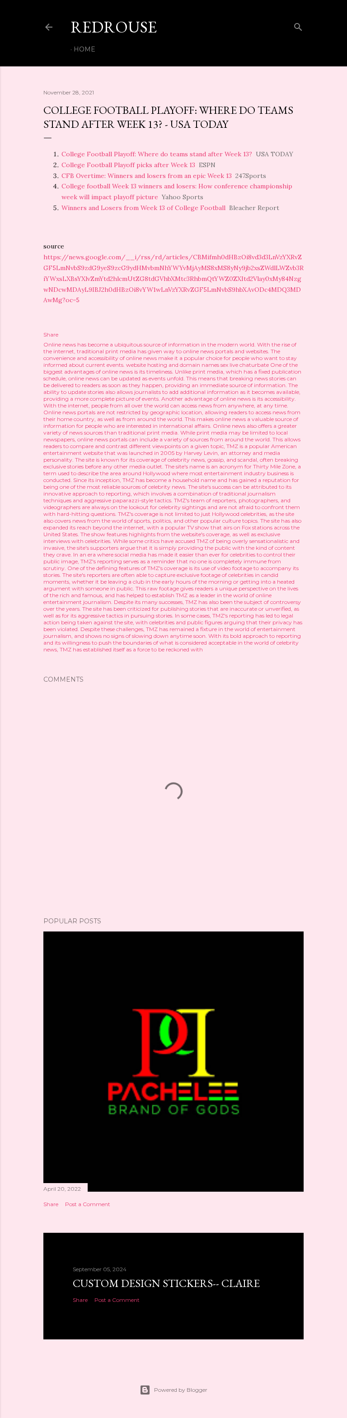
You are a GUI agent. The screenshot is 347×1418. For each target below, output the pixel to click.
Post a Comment (87, 1204)
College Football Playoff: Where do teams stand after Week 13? (156, 154)
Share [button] (50, 334)
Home (84, 49)
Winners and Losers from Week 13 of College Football (143, 208)
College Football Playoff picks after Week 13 (128, 165)
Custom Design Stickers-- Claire (166, 1283)
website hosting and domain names (172, 364)
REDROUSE (113, 26)
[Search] (298, 25)
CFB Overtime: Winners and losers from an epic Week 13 (146, 176)
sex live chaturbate (244, 364)
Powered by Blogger (180, 1389)
